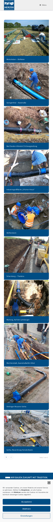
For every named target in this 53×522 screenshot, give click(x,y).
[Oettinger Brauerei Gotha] (26, 385)
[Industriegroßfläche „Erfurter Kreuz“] (26, 168)
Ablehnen (26, 509)
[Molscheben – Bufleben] (26, 38)
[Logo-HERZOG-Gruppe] (9, 5)
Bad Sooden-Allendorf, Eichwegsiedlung (22, 146)
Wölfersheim (11, 233)
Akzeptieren (26, 502)
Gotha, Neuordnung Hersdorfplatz (20, 450)
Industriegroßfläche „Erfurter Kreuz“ (20, 189)
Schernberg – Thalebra (15, 276)
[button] (49, 482)
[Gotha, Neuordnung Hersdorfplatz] (26, 428)
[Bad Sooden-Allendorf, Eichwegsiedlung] (26, 125)
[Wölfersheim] (26, 211)
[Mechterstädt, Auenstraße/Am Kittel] (26, 342)
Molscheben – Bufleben (16, 59)
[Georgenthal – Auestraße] (26, 81)
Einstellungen (26, 516)
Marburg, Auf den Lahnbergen (18, 319)
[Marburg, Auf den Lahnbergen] (26, 298)
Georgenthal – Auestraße (16, 102)
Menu (44, 5)
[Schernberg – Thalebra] (26, 255)
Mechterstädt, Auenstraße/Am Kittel (21, 363)
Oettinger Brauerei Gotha (16, 406)
